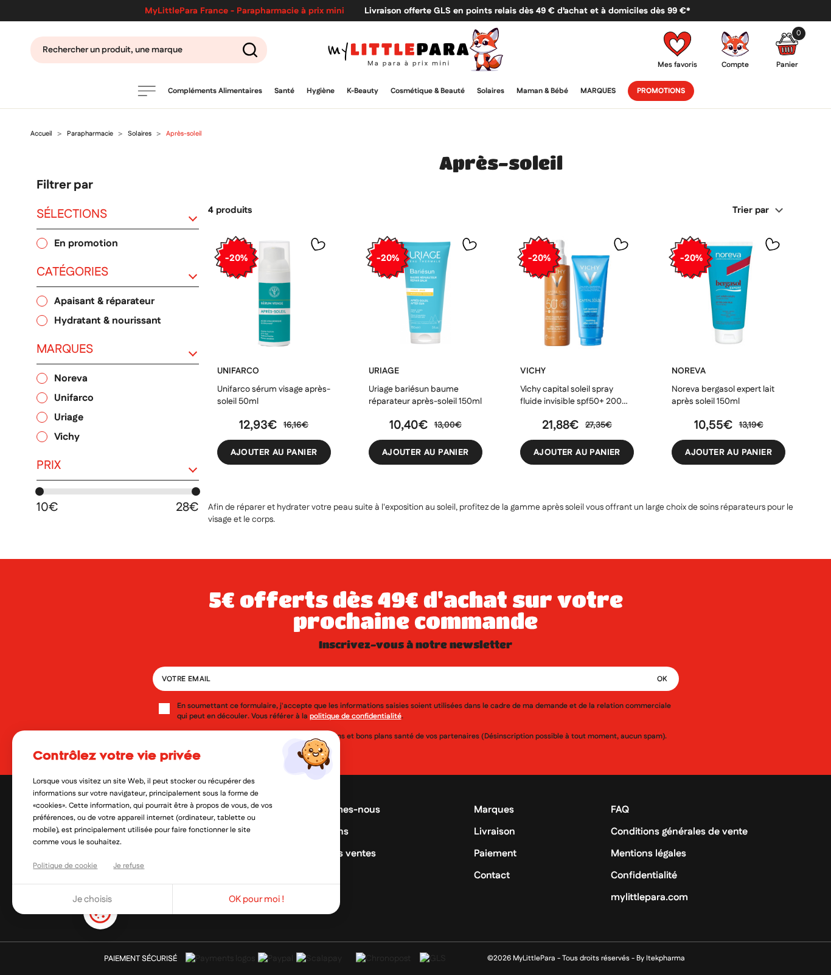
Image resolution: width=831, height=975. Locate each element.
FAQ (620, 810)
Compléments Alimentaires (215, 91)
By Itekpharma (660, 958)
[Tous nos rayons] (146, 91)
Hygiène (321, 91)
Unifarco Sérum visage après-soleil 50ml (273, 395)
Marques (598, 91)
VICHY (533, 371)
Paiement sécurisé (140, 958)
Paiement (495, 854)
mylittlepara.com (649, 897)
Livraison (494, 832)
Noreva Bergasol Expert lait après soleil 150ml (723, 395)
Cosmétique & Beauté (428, 91)
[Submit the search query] (250, 50)
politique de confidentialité (356, 716)
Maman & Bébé (542, 91)
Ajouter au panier (274, 452)
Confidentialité (644, 876)
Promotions (661, 91)
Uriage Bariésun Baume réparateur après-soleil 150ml (425, 395)
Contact (492, 876)
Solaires (490, 91)
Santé (284, 91)
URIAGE (384, 371)
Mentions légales (648, 854)
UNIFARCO (238, 371)
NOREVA (689, 371)
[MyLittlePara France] (415, 49)
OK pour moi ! (257, 899)
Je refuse (128, 866)
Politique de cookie (65, 866)
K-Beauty (362, 91)
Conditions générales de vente (679, 832)
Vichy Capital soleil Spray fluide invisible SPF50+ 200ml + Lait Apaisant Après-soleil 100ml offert (575, 395)
